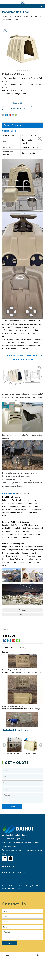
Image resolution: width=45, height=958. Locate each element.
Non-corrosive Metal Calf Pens (14, 702)
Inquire (16, 103)
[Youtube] (13, 640)
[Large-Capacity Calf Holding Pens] (22, 663)
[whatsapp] (18, 640)
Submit (12, 807)
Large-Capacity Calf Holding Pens (14, 666)
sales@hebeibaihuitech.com (16, 835)
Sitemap (18, 888)
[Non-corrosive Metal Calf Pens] (22, 700)
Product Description (13, 125)
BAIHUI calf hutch (23, 494)
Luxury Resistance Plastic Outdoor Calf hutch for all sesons (14, 754)
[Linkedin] (9, 640)
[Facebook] (4, 640)
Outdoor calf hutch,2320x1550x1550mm (31, 754)
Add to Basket (16, 109)
